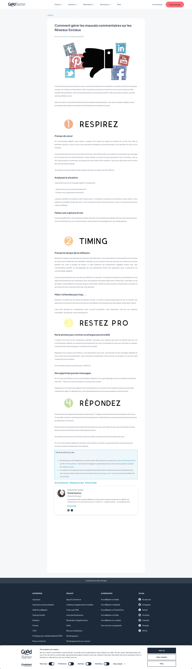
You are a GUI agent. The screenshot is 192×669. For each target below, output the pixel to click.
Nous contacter (39, 641)
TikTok (144, 631)
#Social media (90, 483)
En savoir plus (71, 506)
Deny (162, 663)
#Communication (61, 483)
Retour (50, 15)
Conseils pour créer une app (96, 581)
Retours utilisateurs (74, 631)
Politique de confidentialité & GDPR (47, 636)
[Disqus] (96, 542)
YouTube (145, 615)
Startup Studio (38, 615)
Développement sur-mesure (78, 641)
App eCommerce (73, 599)
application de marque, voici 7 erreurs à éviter (106, 473)
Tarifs (119, 4)
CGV (34, 631)
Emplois (35, 620)
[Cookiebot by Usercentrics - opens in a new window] (26, 665)
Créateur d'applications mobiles (79, 605)
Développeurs (72, 636)
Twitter (145, 610)
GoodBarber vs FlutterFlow (112, 610)
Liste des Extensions (74, 615)
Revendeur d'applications (77, 620)
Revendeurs (87, 4)
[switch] (71, 663)
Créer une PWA (72, 610)
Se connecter (157, 4)
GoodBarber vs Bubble (110, 605)
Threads (145, 625)
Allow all (162, 650)
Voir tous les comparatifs (111, 625)
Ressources (104, 4)
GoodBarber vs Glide (110, 615)
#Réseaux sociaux (77, 483)
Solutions (71, 4)
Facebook (146, 599)
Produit (57, 4)
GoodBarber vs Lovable (111, 620)
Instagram (146, 605)
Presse (35, 625)
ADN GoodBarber (39, 610)
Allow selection (161, 657)
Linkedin (145, 620)
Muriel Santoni (64, 36)
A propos (36, 599)
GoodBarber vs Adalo (110, 599)
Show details (117, 664)
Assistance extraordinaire (43, 605)
